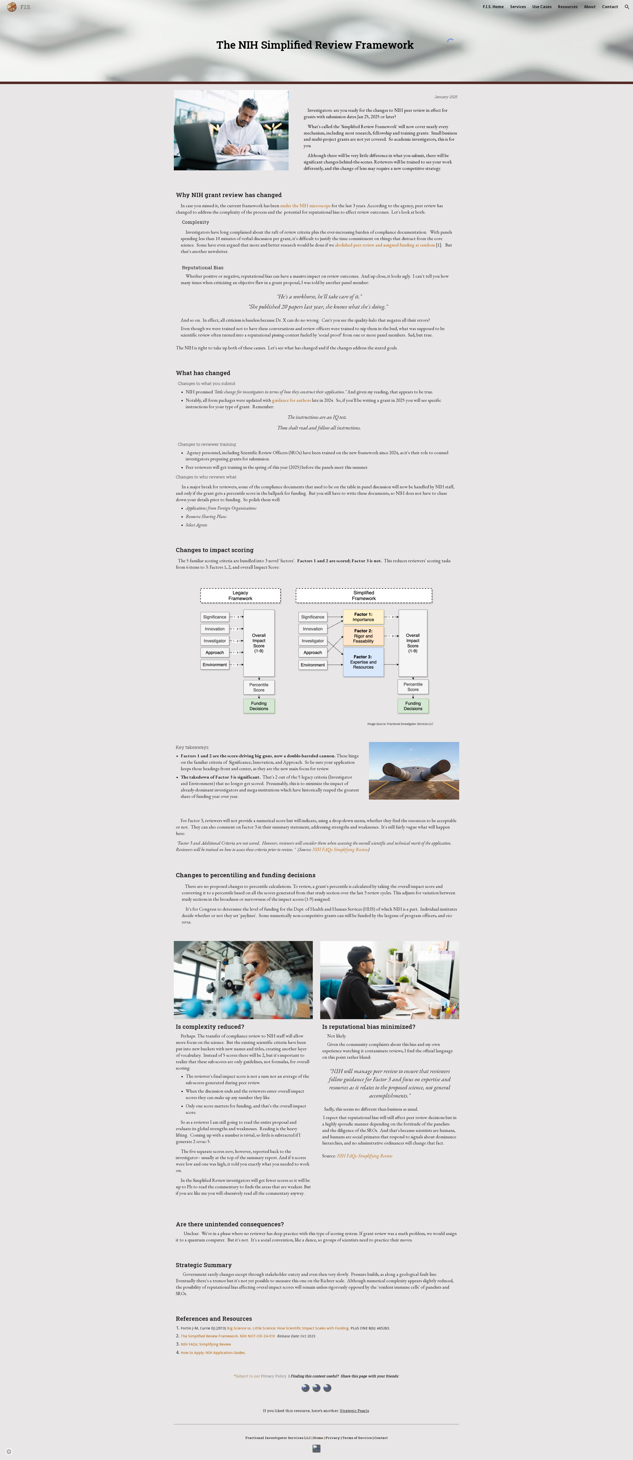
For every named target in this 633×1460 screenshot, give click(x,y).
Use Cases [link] (542, 6)
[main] (316, 41)
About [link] (590, 6)
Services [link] (518, 6)
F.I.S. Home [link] (493, 6)
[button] (627, 7)
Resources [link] (568, 6)
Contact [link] (610, 6)
